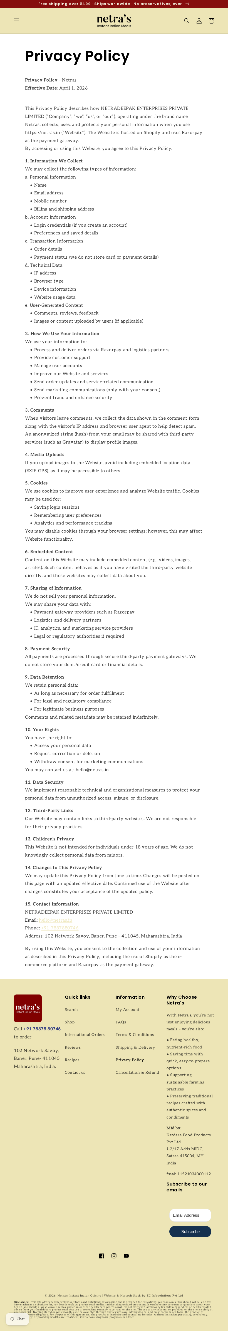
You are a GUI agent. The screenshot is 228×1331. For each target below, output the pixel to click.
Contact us (75, 1072)
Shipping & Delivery (135, 1047)
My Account (128, 1009)
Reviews (73, 1047)
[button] (17, 21)
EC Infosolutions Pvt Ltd (164, 1295)
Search (71, 1009)
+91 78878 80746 (42, 1029)
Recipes (72, 1060)
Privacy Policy (130, 1060)
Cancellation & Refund (137, 1072)
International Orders (85, 1034)
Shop (70, 1022)
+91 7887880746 (59, 928)
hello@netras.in (55, 920)
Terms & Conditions (135, 1034)
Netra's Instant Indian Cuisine (79, 1295)
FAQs (121, 1022)
